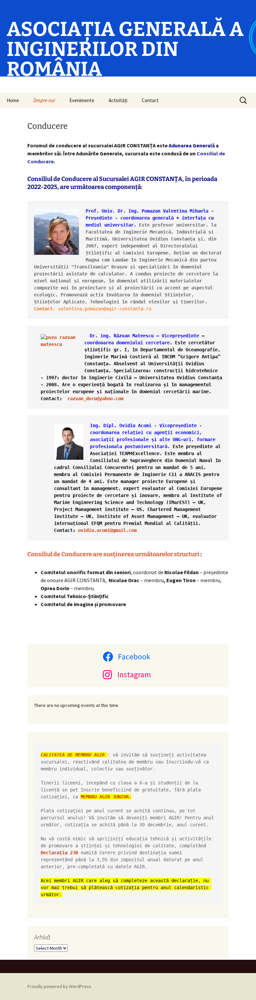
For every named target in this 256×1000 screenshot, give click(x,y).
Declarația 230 (59, 852)
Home (13, 100)
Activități (118, 100)
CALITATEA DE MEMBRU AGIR (74, 754)
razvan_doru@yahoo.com (95, 398)
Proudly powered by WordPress (59, 986)
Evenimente (81, 100)
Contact (150, 100)
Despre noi (44, 100)
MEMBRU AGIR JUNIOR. (106, 796)
